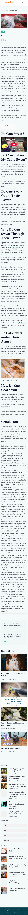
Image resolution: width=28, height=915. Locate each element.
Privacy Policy (22, 912)
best (22, 323)
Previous (9, 629)
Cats (3, 31)
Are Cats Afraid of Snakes (10, 748)
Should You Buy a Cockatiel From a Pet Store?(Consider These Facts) (12, 636)
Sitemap (15, 912)
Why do (14, 247)
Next (5, 641)
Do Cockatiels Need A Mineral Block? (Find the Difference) (13, 624)
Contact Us (9, 912)
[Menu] (26, 3)
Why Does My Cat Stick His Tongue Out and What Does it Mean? (17, 875)
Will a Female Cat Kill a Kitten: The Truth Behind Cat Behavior (17, 794)
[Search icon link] (22, 3)
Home (3, 912)
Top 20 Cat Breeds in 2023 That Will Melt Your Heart (17, 859)
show (11, 126)
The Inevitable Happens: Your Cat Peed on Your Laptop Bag (17, 804)
